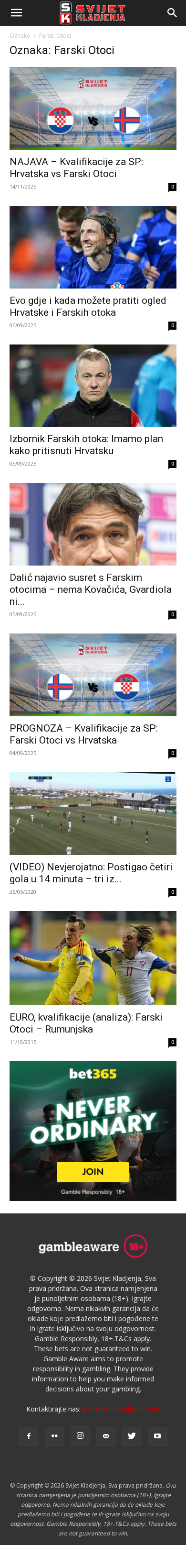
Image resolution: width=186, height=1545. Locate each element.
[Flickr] (54, 1436)
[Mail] (105, 1436)
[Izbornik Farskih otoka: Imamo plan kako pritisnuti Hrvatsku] (93, 386)
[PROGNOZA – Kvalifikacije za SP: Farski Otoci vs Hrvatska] (93, 675)
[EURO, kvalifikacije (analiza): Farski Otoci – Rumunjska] (93, 958)
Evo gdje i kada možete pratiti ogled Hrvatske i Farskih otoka (88, 306)
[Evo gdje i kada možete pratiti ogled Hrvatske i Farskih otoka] (93, 247)
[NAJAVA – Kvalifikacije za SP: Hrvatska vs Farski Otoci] (93, 108)
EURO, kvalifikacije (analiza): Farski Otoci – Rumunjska (86, 1023)
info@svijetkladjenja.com (121, 1408)
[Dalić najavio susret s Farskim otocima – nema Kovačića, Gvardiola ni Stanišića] (93, 524)
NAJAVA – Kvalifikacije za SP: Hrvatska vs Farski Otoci (76, 167)
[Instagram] (80, 1435)
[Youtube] (157, 1436)
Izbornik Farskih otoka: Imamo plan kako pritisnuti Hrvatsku (86, 444)
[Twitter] (131, 1436)
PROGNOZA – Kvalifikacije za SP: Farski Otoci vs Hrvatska (84, 734)
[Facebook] (28, 1436)
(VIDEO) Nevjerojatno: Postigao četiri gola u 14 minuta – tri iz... (91, 873)
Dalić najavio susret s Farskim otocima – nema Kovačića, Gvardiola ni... (91, 589)
